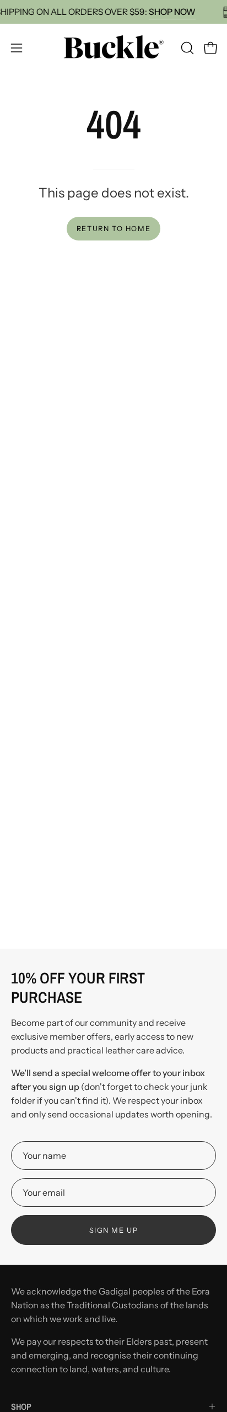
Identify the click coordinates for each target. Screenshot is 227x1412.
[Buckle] (113, 47)
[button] (186, 48)
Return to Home (113, 228)
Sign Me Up (113, 1230)
